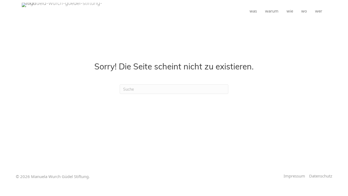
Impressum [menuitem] (294, 176)
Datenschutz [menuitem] (320, 176)
